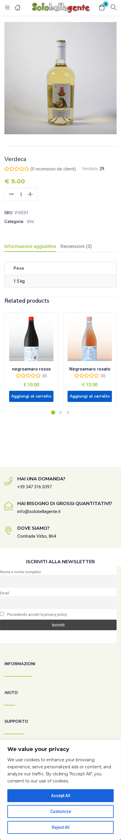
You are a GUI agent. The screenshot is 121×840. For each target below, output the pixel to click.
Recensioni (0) (76, 246)
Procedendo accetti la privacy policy (37, 614)
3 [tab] (67, 412)
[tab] (32, 247)
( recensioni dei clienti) (53, 169)
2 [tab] (60, 412)
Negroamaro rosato (89, 369)
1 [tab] (53, 412)
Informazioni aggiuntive (30, 246)
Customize (60, 811)
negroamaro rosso (31, 369)
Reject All (61, 827)
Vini (30, 221)
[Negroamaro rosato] (90, 339)
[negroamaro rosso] (31, 339)
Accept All (60, 795)
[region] (60, 790)
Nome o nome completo (20, 572)
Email (4, 593)
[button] (102, 8)
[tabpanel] (31, 361)
